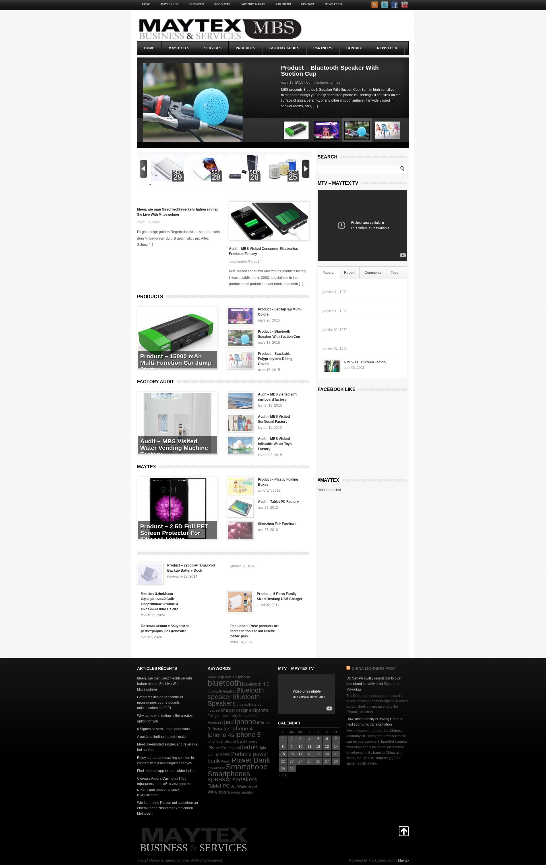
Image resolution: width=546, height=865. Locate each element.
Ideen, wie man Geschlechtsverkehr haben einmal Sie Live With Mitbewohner (177, 212)
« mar (283, 775)
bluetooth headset (221, 691)
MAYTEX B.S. (170, 4)
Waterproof (247, 786)
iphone (245, 722)
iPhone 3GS (221, 729)
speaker (219, 779)
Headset (214, 723)
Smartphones (229, 774)
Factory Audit (155, 381)
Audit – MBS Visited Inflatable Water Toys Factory (275, 444)
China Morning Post (373, 668)
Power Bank (250, 760)
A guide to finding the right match (162, 737)
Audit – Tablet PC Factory (278, 502)
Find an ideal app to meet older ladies (166, 771)
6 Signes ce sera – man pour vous (163, 729)
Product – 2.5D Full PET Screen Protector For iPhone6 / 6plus (174, 533)
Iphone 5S (233, 741)
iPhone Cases (220, 748)
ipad (228, 722)
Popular (328, 273)
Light (211, 754)
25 (293, 177)
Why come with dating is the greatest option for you (165, 718)
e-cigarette (259, 710)
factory (233, 716)
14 (336, 747)
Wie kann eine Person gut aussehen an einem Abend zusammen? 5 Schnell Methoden (167, 808)
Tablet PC (219, 786)
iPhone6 (250, 741)
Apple (212, 677)
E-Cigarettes (217, 716)
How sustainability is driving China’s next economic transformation (374, 721)
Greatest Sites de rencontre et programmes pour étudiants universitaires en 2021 (160, 702)
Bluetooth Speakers (234, 700)
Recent (349, 273)
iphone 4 (242, 729)
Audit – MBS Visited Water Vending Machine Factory (174, 448)
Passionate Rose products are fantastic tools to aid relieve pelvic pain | (255, 631)
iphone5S (215, 742)
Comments (373, 273)
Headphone (248, 716)
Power (226, 761)
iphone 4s (221, 734)
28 (216, 177)
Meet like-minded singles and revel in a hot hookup (167, 747)
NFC (226, 754)
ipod (237, 748)
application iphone (234, 677)
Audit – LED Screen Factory (365, 362)
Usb (233, 786)
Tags (394, 273)
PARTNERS (283, 4)
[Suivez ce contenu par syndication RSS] (348, 668)
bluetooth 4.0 (255, 684)
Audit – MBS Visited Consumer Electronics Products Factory (263, 251)
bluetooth (224, 682)
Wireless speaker (240, 792)
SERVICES (196, 4)
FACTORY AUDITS (253, 4)
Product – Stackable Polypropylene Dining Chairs (331, 70)
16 (292, 754)
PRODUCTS (222, 4)
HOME (146, 4)
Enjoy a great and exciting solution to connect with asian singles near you (165, 760)
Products (150, 296)
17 (301, 754)
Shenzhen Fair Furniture (277, 524)
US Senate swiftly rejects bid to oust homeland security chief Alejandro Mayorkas (373, 683)
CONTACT (308, 4)
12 (318, 747)
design (242, 710)
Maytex (146, 466)
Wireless (217, 792)
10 (301, 747)
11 (309, 747)
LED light (258, 748)
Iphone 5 (248, 734)
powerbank (216, 768)
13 (327, 747)
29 (177, 177)
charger (228, 710)
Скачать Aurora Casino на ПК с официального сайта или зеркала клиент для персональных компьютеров (164, 787)
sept (179, 172)
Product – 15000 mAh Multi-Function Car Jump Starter (176, 362)
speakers (244, 779)
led (246, 747)
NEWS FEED (333, 4)
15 (283, 754)
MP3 (219, 754)
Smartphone (247, 767)
